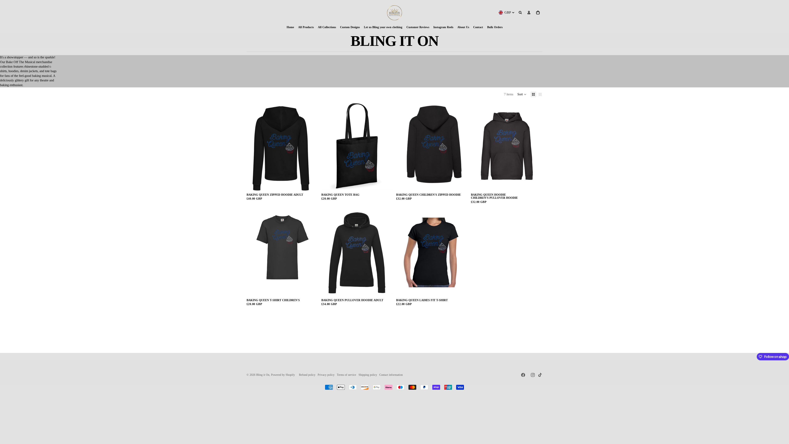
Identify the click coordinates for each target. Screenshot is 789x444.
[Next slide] (312, 145)
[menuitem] (290, 27)
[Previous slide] (253, 145)
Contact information (391, 374)
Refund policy (307, 374)
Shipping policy (368, 374)
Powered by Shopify (283, 374)
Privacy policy (326, 374)
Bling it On (262, 374)
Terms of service (346, 374)
